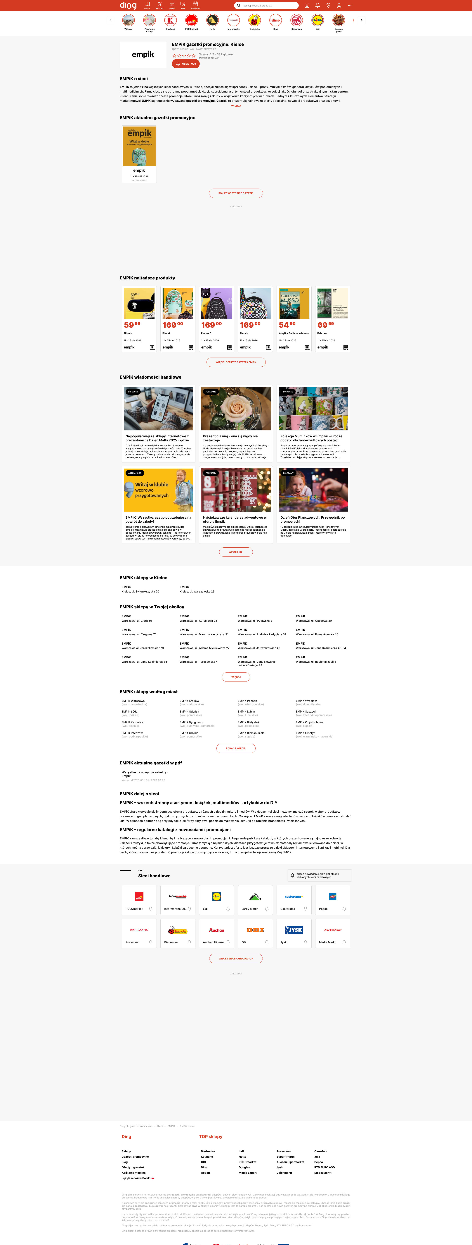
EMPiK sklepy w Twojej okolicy (152, 606)
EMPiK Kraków (189, 701)
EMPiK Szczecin (306, 711)
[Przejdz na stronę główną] (128, 5)
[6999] (332, 303)
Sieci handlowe (154, 875)
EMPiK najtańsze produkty (147, 278)
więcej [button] (236, 677)
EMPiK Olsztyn (305, 733)
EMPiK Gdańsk (189, 711)
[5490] (294, 303)
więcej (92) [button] (236, 552)
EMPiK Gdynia (189, 733)
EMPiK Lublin (246, 711)
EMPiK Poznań (247, 701)
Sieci (140, 870)
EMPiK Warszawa (133, 701)
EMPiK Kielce (187, 1126)
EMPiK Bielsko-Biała (251, 733)
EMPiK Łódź (129, 711)
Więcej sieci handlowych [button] (236, 958)
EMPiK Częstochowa (309, 722)
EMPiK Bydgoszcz (192, 722)
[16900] (177, 303)
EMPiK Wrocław (306, 701)
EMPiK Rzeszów (132, 733)
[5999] (139, 303)
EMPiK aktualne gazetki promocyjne (157, 117)
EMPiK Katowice (132, 722)
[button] (307, 5)
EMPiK (171, 1126)
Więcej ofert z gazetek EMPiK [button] (236, 362)
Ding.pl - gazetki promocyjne (136, 1126)
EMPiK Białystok (248, 722)
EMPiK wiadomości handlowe (150, 377)
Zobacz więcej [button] (236, 748)
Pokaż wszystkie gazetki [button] (236, 193)
